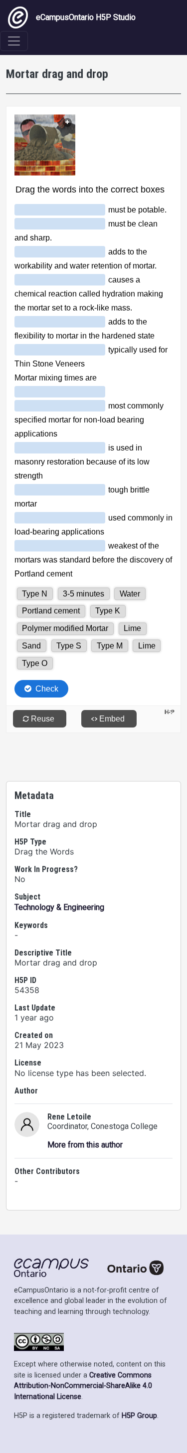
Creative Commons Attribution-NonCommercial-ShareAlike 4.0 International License (83, 1386)
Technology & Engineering (59, 907)
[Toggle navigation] (14, 41)
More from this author (85, 1145)
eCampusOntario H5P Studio (86, 17)
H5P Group (139, 1416)
